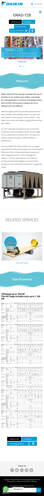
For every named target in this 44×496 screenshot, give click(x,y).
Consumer (38, 4)
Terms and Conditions (23, 481)
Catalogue (27, 22)
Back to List (16, 22)
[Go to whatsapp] (6, 489)
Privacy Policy (11, 481)
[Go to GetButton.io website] (5, 493)
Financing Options (16, 444)
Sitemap (34, 481)
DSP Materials (20, 26)
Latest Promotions (17, 31)
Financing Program (22, 263)
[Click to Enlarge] (22, 363)
